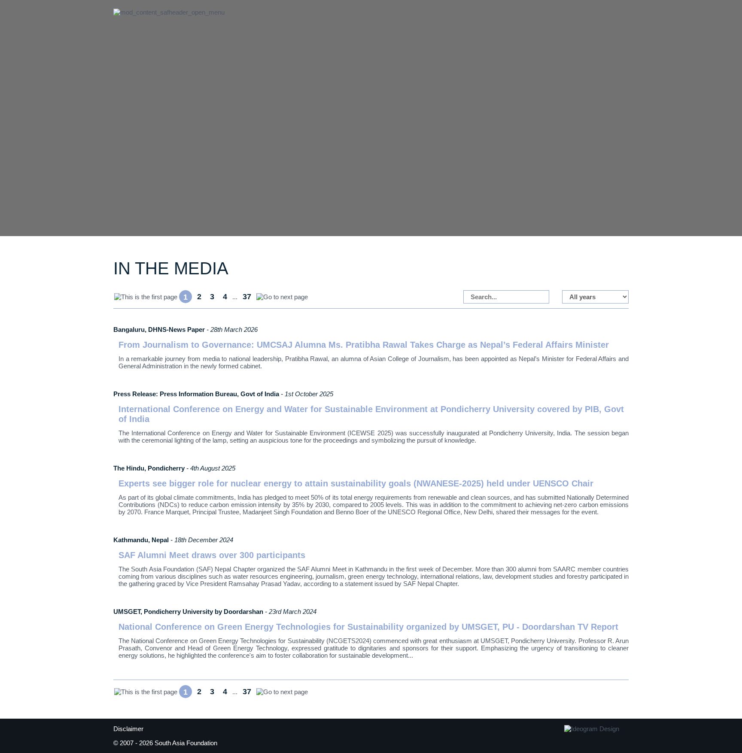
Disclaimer (128, 728)
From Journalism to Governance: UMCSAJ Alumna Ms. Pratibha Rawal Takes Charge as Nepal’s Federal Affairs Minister (364, 344)
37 (247, 296)
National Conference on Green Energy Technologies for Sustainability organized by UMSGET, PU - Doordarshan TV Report (368, 627)
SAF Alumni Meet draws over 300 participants (212, 555)
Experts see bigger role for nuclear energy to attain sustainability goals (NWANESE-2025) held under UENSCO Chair (356, 483)
